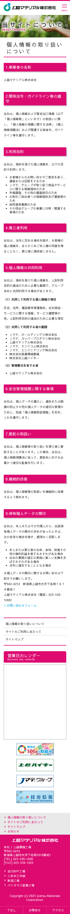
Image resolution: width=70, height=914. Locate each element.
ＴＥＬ (11, 910)
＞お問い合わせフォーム (20, 605)
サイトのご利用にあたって (23, 631)
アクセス (58, 910)
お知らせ (13, 831)
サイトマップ (15, 639)
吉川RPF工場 (16, 871)
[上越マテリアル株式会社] (30, 7)
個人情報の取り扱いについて (25, 624)
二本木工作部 (16, 876)
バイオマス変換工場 (20, 885)
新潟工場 (13, 880)
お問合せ (35, 910)
